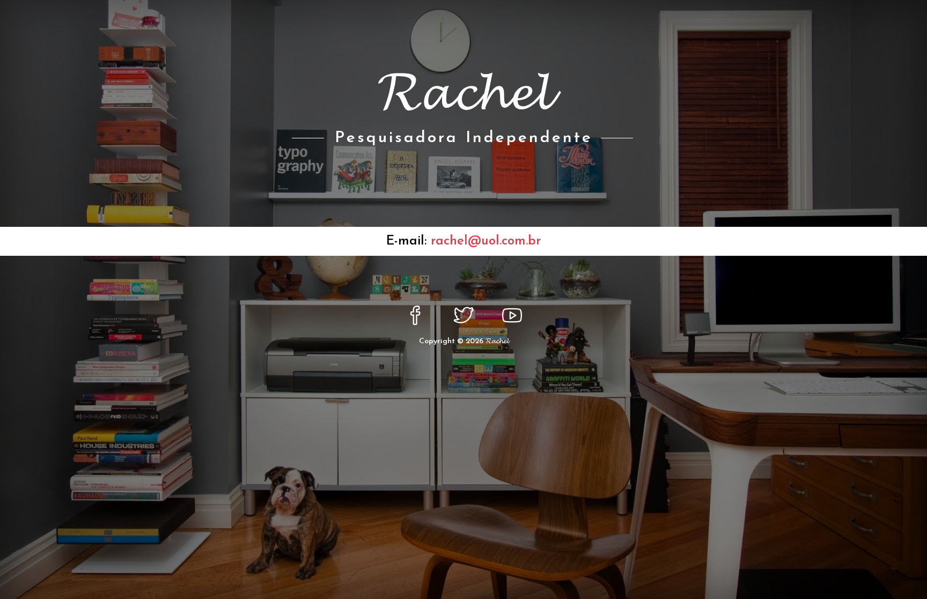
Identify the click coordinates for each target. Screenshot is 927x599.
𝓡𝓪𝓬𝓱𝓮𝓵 (497, 341)
